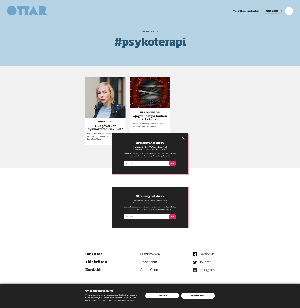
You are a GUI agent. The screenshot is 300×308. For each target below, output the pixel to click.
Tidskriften (96, 262)
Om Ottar (93, 254)
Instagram (207, 270)
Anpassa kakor (198, 296)
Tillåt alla (162, 296)
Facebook (206, 254)
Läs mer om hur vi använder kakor (120, 301)
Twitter (205, 262)
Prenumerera (272, 11)
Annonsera (148, 262)
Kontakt (93, 270)
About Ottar (149, 270)
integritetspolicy (164, 209)
